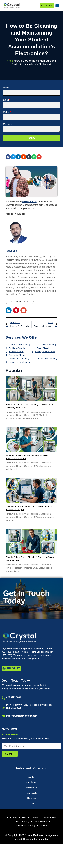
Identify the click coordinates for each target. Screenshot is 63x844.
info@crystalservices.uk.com (21, 715)
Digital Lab (43, 839)
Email (6, 100)
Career (34, 817)
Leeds (31, 803)
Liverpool (31, 798)
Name (6, 87)
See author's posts (19, 301)
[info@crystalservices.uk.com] (3, 716)
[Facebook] (4, 668)
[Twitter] (13, 668)
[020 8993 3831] (3, 698)
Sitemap (44, 825)
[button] (57, 5)
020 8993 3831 (13, 697)
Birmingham (32, 787)
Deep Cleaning (29, 201)
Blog (24, 817)
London (31, 777)
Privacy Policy (22, 821)
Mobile (6, 112)
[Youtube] (8, 668)
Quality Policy (40, 821)
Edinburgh (31, 793)
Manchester (31, 782)
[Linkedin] (18, 668)
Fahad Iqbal (11, 250)
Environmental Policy (25, 825)
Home (10, 60)
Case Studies (49, 817)
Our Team (12, 817)
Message (7, 124)
